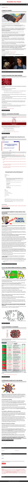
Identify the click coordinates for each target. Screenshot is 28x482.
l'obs (2, 471)
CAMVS (15, 469)
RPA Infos (25, 471)
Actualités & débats (4, 110)
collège (17, 469)
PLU (20, 471)
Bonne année (12, 469)
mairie (5, 471)
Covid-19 (8, 110)
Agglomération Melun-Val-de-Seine (7, 469)
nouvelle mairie (12, 471)
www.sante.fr (20, 92)
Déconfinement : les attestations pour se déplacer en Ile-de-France (13, 137)
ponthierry (22, 471)
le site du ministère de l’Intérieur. (15, 131)
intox (21, 470)
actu (3, 469)
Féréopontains (15, 470)
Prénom (3, 455)
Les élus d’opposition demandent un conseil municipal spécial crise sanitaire (13, 212)
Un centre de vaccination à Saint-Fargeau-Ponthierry (12, 75)
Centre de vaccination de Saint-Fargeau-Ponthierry (8, 108)
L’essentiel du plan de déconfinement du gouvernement (10, 374)
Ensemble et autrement (5, 470)
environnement (9, 470)
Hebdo (18, 470)
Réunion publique (4, 472)
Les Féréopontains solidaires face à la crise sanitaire (12, 380)
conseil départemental (20, 469)
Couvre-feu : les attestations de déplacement (10, 114)
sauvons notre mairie (21, 472)
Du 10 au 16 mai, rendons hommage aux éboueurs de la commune (14, 267)
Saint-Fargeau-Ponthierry (11, 472)
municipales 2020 (8, 471)
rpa (23, 471)
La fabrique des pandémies (7, 10)
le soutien (7, 54)
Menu (1, 4)
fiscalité (12, 470)
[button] (3, 450)
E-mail (3, 458)
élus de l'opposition (4, 473)
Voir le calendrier (16, 450)
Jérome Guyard (24, 470)
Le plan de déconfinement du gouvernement (10, 326)
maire (3, 471)
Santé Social (11, 440)
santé (18, 472)
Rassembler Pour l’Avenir (14, 2)
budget (14, 469)
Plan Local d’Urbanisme (17, 471)
